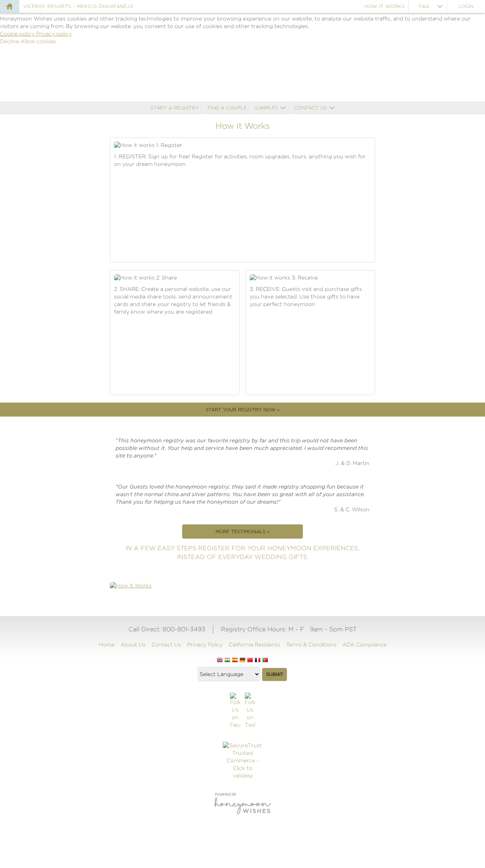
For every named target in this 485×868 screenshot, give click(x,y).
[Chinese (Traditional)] (250, 660)
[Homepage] (9, 6)
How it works (385, 6)
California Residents (254, 645)
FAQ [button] (424, 6)
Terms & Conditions (311, 645)
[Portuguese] (265, 660)
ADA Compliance (364, 645)
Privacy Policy (205, 645)
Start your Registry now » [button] (242, 409)
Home (106, 645)
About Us (133, 645)
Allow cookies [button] (38, 41)
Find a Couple (227, 108)
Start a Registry (174, 108)
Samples (266, 108)
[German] (242, 660)
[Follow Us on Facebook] (235, 710)
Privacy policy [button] (54, 34)
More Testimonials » (242, 531)
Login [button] (466, 6)
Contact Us (310, 108)
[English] (220, 660)
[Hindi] (227, 660)
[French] (258, 660)
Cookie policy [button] (18, 34)
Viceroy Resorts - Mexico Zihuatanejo (78, 6)
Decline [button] (10, 41)
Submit (274, 674)
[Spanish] (235, 660)
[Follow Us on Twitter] (249, 710)
